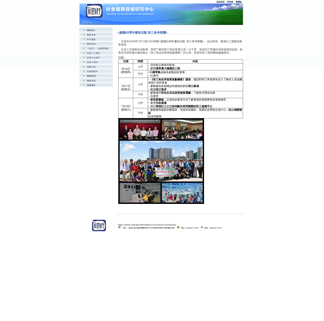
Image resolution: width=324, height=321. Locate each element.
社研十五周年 (93, 57)
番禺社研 (91, 43)
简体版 (230, 1)
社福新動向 (92, 71)
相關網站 (91, 85)
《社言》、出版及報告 (98, 48)
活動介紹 (91, 66)
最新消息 (91, 34)
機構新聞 (91, 75)
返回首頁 (221, 1)
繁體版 (239, 1)
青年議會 (91, 39)
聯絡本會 (91, 80)
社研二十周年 (93, 53)
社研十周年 (92, 62)
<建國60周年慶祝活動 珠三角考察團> (142, 32)
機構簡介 (91, 30)
